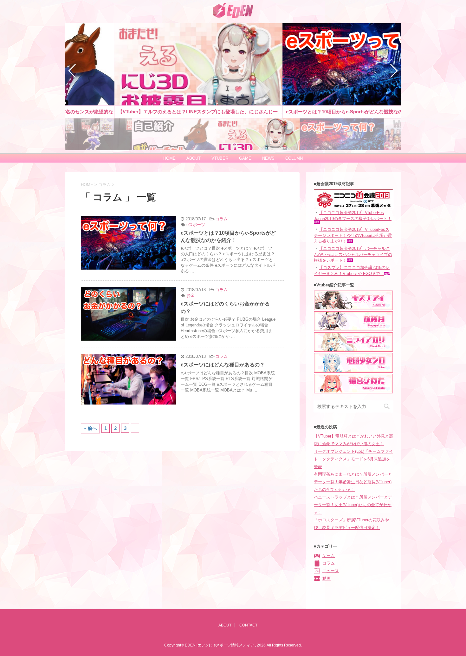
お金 (190, 295)
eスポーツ (195, 224)
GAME (245, 158)
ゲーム (328, 555)
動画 (326, 578)
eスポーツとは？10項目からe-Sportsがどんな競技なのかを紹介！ (228, 236)
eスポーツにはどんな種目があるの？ (223, 364)
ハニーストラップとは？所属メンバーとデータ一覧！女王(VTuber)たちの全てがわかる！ (353, 505)
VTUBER (219, 158)
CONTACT (248, 625)
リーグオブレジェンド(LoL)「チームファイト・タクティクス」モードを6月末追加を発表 (353, 459)
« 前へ (90, 428)
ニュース (330, 570)
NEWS (268, 158)
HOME (169, 158)
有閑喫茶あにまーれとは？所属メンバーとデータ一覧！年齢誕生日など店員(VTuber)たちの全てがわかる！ (353, 482)
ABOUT (193, 158)
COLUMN (294, 158)
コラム (221, 219)
